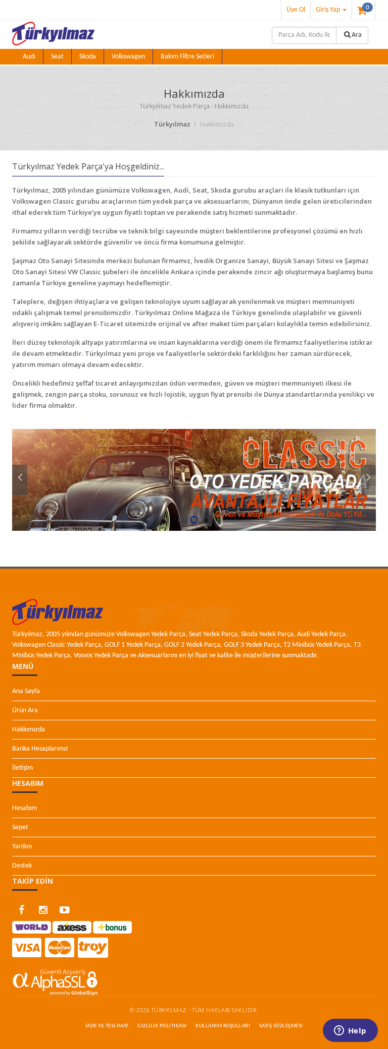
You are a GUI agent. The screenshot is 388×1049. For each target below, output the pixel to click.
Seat (57, 56)
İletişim (22, 768)
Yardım (22, 846)
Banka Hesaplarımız (40, 749)
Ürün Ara (25, 710)
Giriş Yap (329, 10)
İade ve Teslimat (107, 1026)
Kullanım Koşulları (223, 1026)
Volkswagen (128, 56)
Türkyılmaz (173, 124)
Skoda (87, 56)
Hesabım (24, 808)
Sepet (20, 827)
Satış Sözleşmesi (281, 1026)
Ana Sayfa (26, 691)
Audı (29, 56)
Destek (22, 866)
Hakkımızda (28, 729)
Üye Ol (295, 10)
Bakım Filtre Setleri (187, 56)
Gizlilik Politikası (162, 1026)
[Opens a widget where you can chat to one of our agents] (350, 1031)
